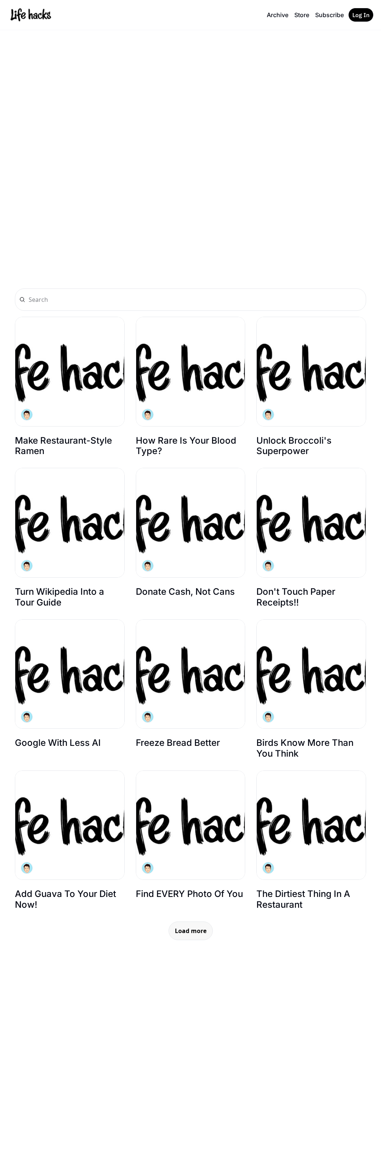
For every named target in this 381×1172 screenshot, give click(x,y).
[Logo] (30, 14)
